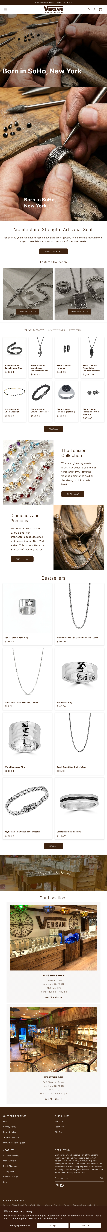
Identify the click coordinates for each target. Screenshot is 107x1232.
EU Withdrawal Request (14, 1143)
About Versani (53, 251)
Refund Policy (9, 1132)
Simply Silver (9, 1171)
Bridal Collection (10, 1177)
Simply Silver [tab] (56, 330)
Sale (5, 1182)
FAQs (5, 1121)
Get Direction (52, 997)
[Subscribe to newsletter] (102, 1178)
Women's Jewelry (11, 1155)
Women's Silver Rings (13, 1205)
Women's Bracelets (53, 1205)
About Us (59, 1121)
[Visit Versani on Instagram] (56, 1185)
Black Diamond (10, 1166)
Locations (59, 1127)
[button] (5, 10)
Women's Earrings (72, 1205)
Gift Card (59, 1132)
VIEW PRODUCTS (27, 311)
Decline (85, 1225)
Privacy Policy (9, 1127)
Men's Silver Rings (91, 1205)
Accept (52, 1225)
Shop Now (73, 494)
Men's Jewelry (9, 1161)
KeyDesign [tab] (75, 330)
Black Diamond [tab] (34, 330)
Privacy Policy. (55, 1218)
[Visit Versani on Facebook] (62, 1185)
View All (53, 429)
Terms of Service (11, 1137)
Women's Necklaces (34, 1205)
